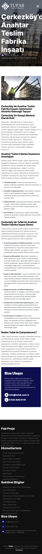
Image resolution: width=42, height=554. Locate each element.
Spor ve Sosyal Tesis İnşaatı (11, 462)
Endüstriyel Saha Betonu (10, 479)
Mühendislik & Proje (9, 456)
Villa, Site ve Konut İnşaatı (11, 467)
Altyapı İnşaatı (7, 473)
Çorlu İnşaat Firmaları (9, 502)
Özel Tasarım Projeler (9, 470)
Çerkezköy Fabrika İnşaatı (11, 493)
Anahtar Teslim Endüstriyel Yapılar (13, 453)
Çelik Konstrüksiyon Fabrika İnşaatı (14, 476)
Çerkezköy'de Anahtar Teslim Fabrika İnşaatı (19, 58)
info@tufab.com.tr (19, 395)
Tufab (7, 55)
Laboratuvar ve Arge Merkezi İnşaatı (14, 464)
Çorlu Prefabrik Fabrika (10, 513)
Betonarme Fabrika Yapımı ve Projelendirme (16, 510)
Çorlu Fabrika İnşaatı (9, 490)
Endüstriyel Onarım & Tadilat (12, 499)
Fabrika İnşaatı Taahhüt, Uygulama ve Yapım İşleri (18, 496)
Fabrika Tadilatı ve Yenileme (11, 459)
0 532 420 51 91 (17, 400)
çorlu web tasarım (21, 550)
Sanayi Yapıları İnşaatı (9, 504)
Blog (14, 55)
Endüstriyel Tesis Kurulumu (11, 507)
